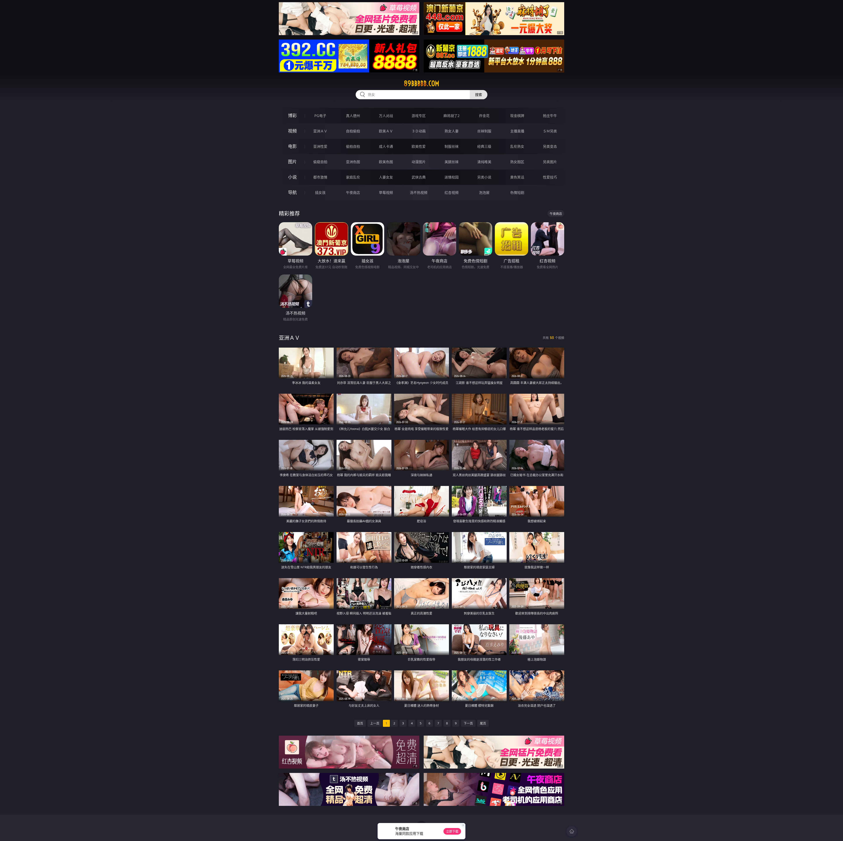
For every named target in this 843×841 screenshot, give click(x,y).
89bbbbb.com (421, 83)
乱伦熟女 (517, 146)
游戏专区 (419, 115)
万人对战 (386, 115)
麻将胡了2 (451, 115)
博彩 (292, 116)
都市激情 (320, 177)
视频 (292, 131)
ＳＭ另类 (550, 131)
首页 (360, 723)
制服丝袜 (452, 146)
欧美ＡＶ (386, 131)
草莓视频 (386, 192)
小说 (292, 177)
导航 (292, 192)
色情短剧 (517, 192)
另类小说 (484, 177)
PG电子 (320, 115)
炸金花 (484, 115)
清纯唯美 (484, 161)
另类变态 (550, 146)
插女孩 (320, 192)
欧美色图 (386, 161)
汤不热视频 (418, 192)
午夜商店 (353, 192)
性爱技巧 (550, 177)
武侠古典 (419, 177)
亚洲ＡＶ (320, 131)
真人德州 (353, 115)
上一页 (374, 723)
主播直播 (517, 131)
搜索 (478, 94)
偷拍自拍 (353, 146)
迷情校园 (452, 177)
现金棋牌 (517, 115)
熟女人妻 (452, 131)
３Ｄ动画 (419, 131)
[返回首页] (571, 831)
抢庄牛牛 (550, 115)
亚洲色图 (353, 161)
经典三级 (484, 146)
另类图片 (550, 161)
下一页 (468, 723)
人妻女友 (386, 177)
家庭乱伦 (353, 177)
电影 (292, 146)
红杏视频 (452, 192)
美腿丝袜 (452, 161)
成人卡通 (386, 146)
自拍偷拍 (353, 131)
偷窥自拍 (320, 161)
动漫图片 (419, 161)
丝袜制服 (484, 131)
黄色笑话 (517, 177)
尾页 (483, 723)
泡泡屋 (484, 192)
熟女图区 (517, 161)
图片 (292, 162)
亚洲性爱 (320, 146)
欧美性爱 (419, 146)
